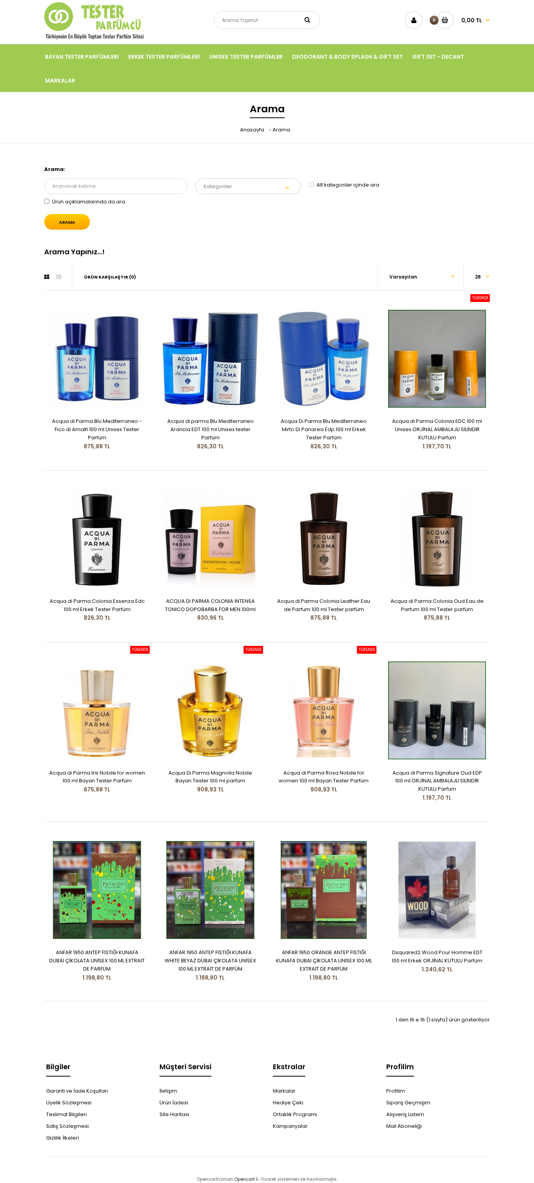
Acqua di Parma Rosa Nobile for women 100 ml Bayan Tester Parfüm (324, 777)
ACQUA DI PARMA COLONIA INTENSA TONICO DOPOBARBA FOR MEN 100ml (210, 605)
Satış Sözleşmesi (67, 1126)
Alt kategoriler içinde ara (348, 185)
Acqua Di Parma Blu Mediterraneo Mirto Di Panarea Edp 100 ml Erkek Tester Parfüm (324, 429)
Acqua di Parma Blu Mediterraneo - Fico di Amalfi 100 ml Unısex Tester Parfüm (97, 429)
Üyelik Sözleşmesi (68, 1102)
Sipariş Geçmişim (408, 1102)
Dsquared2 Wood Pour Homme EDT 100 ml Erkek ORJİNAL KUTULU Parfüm (437, 956)
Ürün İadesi (173, 1102)
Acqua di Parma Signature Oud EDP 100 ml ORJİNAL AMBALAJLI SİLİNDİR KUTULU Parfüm (437, 781)
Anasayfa (252, 129)
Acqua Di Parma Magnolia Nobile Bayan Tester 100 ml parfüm (210, 777)
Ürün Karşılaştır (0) (110, 277)
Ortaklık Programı (295, 1114)
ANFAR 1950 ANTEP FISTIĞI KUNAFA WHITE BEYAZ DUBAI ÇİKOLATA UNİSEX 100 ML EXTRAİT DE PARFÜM (210, 961)
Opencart (244, 1179)
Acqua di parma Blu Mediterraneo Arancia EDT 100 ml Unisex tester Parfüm (210, 429)
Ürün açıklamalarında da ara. (89, 201)
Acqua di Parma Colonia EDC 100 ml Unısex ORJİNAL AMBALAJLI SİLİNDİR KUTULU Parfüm (437, 429)
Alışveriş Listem (405, 1114)
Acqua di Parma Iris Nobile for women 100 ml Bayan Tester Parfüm (97, 777)
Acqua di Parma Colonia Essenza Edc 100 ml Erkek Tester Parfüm (97, 605)
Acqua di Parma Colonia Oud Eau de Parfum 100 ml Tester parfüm (437, 605)
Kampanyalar (290, 1126)
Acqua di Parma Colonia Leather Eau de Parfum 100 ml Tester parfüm (323, 605)
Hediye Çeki (288, 1102)
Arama (281, 129)
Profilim (395, 1091)
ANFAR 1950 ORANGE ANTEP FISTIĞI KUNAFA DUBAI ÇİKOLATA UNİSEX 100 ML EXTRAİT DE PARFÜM (324, 961)
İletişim (168, 1091)
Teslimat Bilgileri (66, 1114)
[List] (58, 277)
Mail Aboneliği (404, 1126)
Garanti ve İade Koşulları (77, 1091)
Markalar (284, 1091)
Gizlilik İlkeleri (62, 1138)
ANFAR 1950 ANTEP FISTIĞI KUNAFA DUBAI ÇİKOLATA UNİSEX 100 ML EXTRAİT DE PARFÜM (97, 961)
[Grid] (46, 277)
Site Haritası (174, 1114)
